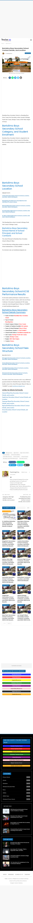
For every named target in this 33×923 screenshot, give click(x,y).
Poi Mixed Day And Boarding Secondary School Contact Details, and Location (24, 499)
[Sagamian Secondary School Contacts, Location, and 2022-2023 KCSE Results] (9, 589)
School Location (16, 456)
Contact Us (11, 880)
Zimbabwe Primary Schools (9, 799)
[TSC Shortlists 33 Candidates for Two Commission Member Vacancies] (6, 864)
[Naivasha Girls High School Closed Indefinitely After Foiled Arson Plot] (6, 817)
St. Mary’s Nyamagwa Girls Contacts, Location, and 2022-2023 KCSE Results (16, 216)
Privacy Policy (17, 880)
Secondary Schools (23, 458)
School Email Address (15, 454)
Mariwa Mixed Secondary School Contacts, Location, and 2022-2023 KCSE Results (16, 206)
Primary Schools (6, 777)
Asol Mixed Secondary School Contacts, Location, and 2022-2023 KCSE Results (15, 368)
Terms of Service (23, 880)
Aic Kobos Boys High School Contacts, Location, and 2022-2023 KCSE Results (16, 211)
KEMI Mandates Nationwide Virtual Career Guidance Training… (18, 810)
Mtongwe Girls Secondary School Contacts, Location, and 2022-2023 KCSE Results (16, 358)
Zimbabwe (5, 783)
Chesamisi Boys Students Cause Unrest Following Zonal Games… (20, 829)
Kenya (4, 789)
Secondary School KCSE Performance (10, 458)
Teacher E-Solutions (19, 882)
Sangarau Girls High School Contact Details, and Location (9, 498)
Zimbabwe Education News (9, 786)
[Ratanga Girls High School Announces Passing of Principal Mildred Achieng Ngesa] (6, 844)
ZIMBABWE (11, 874)
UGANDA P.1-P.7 (19, 874)
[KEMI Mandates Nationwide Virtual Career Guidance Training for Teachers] (6, 811)
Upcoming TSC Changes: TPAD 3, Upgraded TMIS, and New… (18, 850)
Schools (4, 780)
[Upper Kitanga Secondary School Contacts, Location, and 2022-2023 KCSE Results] (24, 589)
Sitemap (26, 878)
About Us (23, 878)
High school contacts (24, 452)
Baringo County (9, 452)
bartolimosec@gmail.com (18, 386)
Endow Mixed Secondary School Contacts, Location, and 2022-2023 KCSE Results (16, 363)
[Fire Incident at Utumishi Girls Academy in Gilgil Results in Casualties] (6, 824)
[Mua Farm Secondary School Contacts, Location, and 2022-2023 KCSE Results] (9, 609)
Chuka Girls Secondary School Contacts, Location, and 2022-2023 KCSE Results (15, 196)
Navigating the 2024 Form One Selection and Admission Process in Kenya (14, 201)
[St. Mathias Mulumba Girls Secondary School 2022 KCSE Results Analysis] (9, 515)
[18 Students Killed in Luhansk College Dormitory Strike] (6, 857)
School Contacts (6, 454)
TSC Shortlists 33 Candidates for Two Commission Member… (19, 863)
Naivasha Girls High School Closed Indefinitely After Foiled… (18, 816)
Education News (6, 511)
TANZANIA (27, 874)
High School (27, 53)
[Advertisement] (16, 19)
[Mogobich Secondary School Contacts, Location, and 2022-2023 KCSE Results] (9, 535)
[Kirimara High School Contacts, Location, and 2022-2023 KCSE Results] (24, 553)
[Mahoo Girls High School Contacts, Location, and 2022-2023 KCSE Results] (9, 553)
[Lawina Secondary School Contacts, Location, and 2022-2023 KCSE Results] (24, 535)
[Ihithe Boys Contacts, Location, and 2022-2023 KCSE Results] (24, 571)
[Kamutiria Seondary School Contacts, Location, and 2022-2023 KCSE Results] (9, 571)
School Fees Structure (7, 456)
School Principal (24, 456)
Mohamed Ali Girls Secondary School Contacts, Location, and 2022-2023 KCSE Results (15, 373)
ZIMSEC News (6, 796)
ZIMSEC (4, 793)
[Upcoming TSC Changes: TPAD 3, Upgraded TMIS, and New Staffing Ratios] (6, 851)
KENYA (5, 874)
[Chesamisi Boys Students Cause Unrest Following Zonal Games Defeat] (6, 830)
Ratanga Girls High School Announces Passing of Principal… (19, 843)
